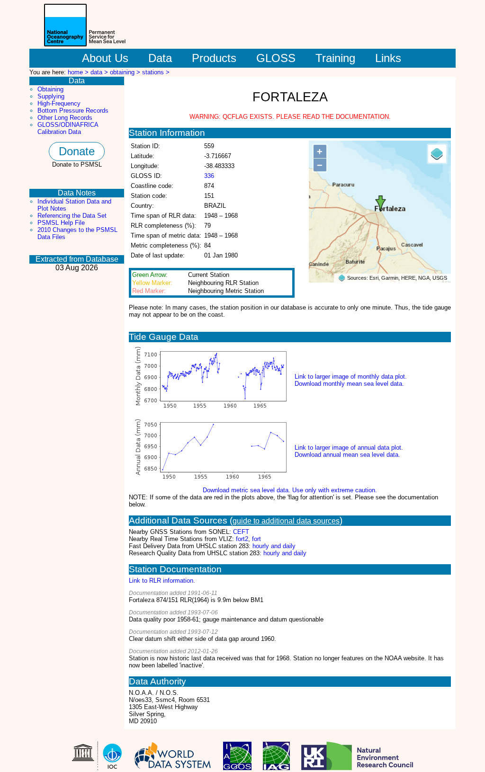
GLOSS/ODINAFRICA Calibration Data (67, 128)
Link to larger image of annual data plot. (349, 447)
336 (209, 175)
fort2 (242, 538)
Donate (77, 151)
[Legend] (437, 154)
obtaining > (126, 72)
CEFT (241, 531)
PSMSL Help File (61, 222)
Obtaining (50, 89)
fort (256, 538)
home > (79, 72)
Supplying (50, 96)
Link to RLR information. (162, 580)
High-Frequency (59, 103)
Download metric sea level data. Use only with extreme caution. (290, 490)
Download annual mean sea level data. (347, 454)
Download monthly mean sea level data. (349, 383)
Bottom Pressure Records (72, 110)
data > (100, 72)
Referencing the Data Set (72, 215)
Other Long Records (64, 117)
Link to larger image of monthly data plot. (351, 376)
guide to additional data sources (286, 521)
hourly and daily (274, 546)
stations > (156, 72)
